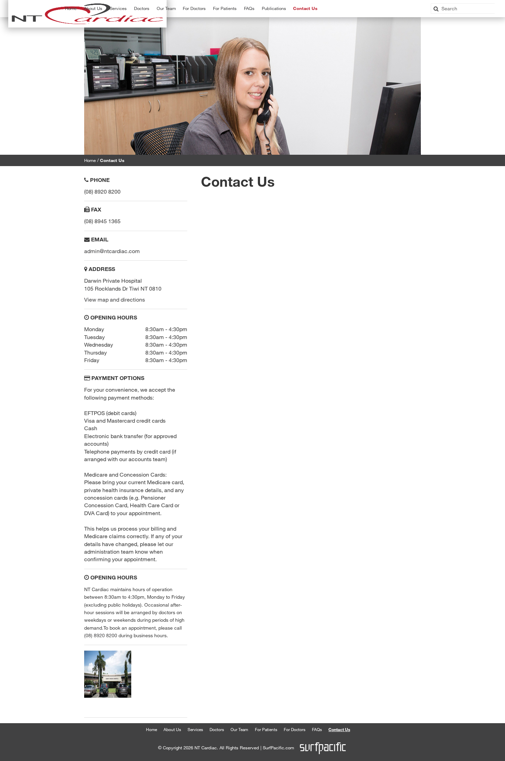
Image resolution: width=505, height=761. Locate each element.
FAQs (249, 8)
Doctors (141, 8)
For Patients (225, 8)
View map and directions (114, 299)
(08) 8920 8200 (100, 635)
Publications (274, 8)
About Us (93, 8)
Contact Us (305, 8)
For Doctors (294, 729)
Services (195, 729)
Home (71, 8)
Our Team (166, 8)
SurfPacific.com (278, 748)
